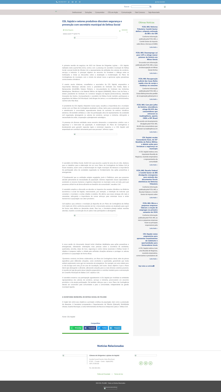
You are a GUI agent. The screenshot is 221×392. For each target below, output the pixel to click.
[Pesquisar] (150, 7)
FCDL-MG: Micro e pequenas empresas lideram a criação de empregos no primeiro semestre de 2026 (148, 207)
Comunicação (126, 12)
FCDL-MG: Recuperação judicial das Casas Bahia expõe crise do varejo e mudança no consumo (148, 81)
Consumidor (99, 12)
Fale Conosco (140, 12)
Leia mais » (154, 47)
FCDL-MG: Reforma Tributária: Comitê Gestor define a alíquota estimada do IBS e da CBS (147, 30)
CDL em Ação (113, 12)
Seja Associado (154, 12)
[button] (76, 328)
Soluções (88, 12)
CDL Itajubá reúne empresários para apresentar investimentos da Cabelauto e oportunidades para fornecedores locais (147, 239)
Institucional (77, 12)
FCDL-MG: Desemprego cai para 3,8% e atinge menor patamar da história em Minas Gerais (147, 55)
